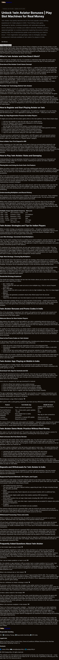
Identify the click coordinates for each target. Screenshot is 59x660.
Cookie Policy (18, 641)
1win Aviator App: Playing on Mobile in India (42, 50)
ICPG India (34, 635)
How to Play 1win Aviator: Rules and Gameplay (14, 48)
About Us (2, 641)
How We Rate (50, 641)
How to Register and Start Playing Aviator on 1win (42, 46)
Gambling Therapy (9, 635)
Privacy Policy (10, 641)
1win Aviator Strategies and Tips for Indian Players (43, 48)
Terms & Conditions (28, 641)
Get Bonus (5, 41)
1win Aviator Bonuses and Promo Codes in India (14, 50)
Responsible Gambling (22, 635)
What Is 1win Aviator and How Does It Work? (13, 46)
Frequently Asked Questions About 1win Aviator (17, 53)
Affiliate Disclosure (40, 641)
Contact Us (16, 643)
